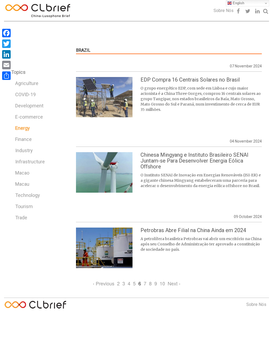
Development (29, 105)
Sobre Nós (224, 10)
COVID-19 (25, 94)
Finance (23, 139)
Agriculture (26, 83)
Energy (22, 128)
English (238, 3)
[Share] (6, 75)
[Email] (6, 65)
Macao (22, 173)
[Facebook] (6, 33)
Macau (22, 184)
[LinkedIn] (6, 54)
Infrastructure (30, 161)
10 (162, 283)
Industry (24, 150)
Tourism (24, 206)
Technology (27, 195)
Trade (21, 217)
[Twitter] (6, 43)
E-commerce (29, 117)
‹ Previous (103, 283)
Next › (174, 283)
